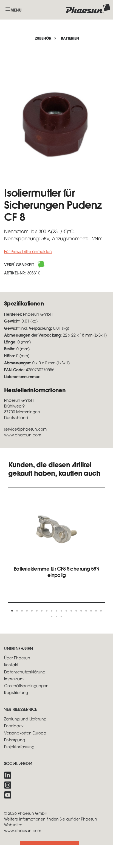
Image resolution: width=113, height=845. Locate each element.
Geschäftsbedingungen (26, 686)
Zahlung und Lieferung (25, 719)
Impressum (14, 679)
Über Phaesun (17, 658)
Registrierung (16, 693)
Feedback (14, 726)
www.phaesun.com (22, 831)
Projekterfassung (19, 747)
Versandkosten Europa (25, 733)
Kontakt (11, 665)
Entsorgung (14, 740)
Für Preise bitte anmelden (28, 252)
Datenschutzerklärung (24, 672)
